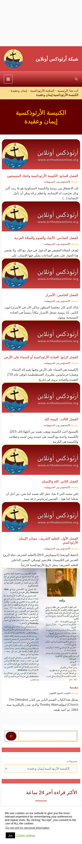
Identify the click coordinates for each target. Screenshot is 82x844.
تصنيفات (72, 761)
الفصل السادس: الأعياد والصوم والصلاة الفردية (46, 238)
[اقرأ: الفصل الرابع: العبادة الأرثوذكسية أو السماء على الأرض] (41, 333)
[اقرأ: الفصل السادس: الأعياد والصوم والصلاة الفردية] (41, 214)
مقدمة (74, 687)
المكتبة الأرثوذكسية (42, 90)
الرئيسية (62, 90)
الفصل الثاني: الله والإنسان (60, 481)
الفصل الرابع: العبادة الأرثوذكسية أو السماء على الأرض (41, 357)
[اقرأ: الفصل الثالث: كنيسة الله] (41, 395)
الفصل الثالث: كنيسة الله (61, 419)
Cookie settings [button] (25, 835)
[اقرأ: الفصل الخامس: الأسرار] (41, 271)
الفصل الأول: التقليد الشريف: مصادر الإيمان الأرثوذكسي (48, 540)
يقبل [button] (10, 835)
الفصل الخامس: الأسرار (62, 295)
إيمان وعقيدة (19, 90)
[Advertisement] (41, 23)
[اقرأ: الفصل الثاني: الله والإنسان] (41, 457)
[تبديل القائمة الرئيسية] (8, 79)
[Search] (11, 736)
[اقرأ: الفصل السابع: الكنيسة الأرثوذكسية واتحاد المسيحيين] (41, 152)
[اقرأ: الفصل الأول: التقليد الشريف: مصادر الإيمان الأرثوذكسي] (41, 514)
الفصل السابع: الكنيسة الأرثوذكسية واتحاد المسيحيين (42, 176)
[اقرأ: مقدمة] (41, 622)
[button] (76, 79)
